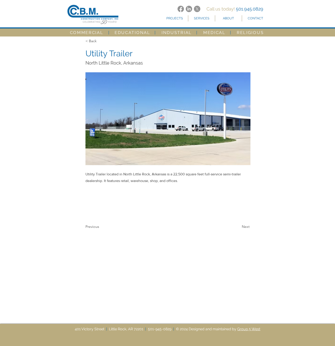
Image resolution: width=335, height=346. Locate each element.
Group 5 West (248, 329)
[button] (174, 18)
